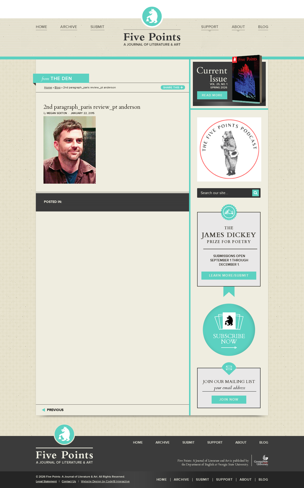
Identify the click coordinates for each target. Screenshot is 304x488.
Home (41, 26)
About (238, 26)
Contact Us (69, 481)
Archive (68, 26)
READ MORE (212, 95)
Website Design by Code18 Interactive (105, 481)
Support (209, 26)
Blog (263, 26)
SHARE (171, 87)
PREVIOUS (55, 410)
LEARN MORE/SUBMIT (229, 275)
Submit (97, 26)
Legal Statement (46, 481)
